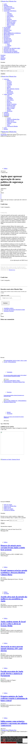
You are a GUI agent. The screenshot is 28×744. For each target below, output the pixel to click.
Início (2, 134)
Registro (6, 5)
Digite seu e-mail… (5, 295)
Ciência (9, 86)
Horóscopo (9, 111)
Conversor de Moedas (12, 126)
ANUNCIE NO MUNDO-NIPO (12, 48)
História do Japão (11, 22)
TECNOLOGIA (8, 40)
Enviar (2, 523)
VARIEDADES (8, 41)
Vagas (8, 44)
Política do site (10, 120)
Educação (9, 19)
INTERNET (7, 31)
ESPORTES (7, 29)
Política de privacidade (11, 742)
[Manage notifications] (4, 740)
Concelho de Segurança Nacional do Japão (14, 309)
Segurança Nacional (9, 311)
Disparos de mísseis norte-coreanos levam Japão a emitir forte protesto (13, 547)
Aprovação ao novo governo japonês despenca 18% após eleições (12, 648)
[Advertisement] (14, 151)
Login (5, 4)
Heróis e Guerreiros (11, 20)
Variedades (9, 372)
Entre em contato (8, 504)
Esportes (9, 90)
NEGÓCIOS (7, 35)
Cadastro (9, 45)
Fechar (2, 742)
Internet (9, 87)
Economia (9, 81)
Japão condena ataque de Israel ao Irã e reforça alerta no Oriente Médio (13, 624)
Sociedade (9, 84)
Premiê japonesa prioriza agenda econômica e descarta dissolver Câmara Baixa (14, 572)
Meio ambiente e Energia (13, 88)
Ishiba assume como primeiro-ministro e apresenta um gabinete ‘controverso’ (14, 723)
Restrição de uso (12, 269)
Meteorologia (10, 93)
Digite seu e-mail (5, 70)
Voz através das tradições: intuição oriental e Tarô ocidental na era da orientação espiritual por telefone (15, 376)
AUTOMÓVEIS (8, 6)
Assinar (3, 73)
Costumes (9, 13)
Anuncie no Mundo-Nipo (13, 119)
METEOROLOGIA (9, 34)
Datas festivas (10, 16)
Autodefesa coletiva (8, 308)
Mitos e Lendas (10, 24)
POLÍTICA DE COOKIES (10, 51)
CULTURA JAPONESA (10, 10)
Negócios (9, 83)
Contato (9, 118)
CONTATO (7, 47)
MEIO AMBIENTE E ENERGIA (12, 33)
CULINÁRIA (7, 9)
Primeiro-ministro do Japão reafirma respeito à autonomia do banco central (14, 698)
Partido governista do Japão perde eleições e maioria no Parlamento (12, 673)
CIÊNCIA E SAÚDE (9, 8)
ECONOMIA (7, 27)
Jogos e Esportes (11, 23)
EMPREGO (7, 42)
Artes (8, 12)
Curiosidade (10, 15)
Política (8, 80)
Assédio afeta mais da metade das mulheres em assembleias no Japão (14, 599)
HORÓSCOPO (8, 30)
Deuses (8, 17)
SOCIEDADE (7, 38)
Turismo (9, 26)
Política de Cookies (11, 122)
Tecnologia (9, 413)
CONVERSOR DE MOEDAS (11, 52)
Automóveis (10, 91)
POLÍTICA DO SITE (9, 49)
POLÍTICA (6, 37)
